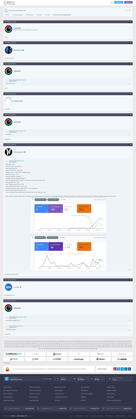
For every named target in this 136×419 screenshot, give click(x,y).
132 (106, 343)
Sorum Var (57, 400)
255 (129, 346)
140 (124, 343)
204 (12, 346)
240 (94, 346)
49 (77, 341)
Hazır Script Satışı (33, 397)
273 (76, 348)
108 (54, 343)
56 (89, 341)
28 (42, 341)
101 (38, 343)
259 (44, 348)
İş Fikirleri (83, 400)
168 (59, 345)
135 (113, 343)
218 (43, 346)
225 (59, 346)
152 (23, 345)
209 (24, 346)
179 (83, 345)
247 (110, 346)
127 (95, 343)
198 (126, 345)
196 (122, 345)
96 (29, 343)
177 (79, 345)
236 (84, 346)
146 (10, 345)
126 (93, 343)
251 (119, 346)
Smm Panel (35, 354)
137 (117, 343)
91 (20, 343)
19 (27, 341)
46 (72, 341)
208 (21, 346)
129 (99, 343)
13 (18, 341)
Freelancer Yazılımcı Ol (34, 393)
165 (53, 345)
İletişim (129, 416)
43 (67, 341)
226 (61, 346)
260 (46, 348)
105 (47, 343)
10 (13, 341)
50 (79, 341)
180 (86, 345)
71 (115, 341)
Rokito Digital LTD (21, 416)
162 (46, 345)
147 (12, 345)
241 (96, 346)
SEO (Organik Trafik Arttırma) (10, 390)
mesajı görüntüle (13, 81)
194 (117, 345)
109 (56, 343)
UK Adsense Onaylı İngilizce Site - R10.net (9, 2)
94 (25, 343)
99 (34, 343)
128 (97, 343)
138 (119, 343)
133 (108, 343)
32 (48, 341)
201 (5, 346)
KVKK (86, 416)
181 (88, 345)
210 (26, 346)
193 (115, 345)
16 (23, 341)
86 (12, 343)
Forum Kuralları (109, 416)
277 (85, 348)
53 (84, 341)
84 (8, 343)
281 (94, 348)
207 (19, 346)
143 (131, 343)
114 (67, 343)
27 (40, 341)
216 (39, 346)
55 (88, 341)
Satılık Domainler (59, 390)
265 (58, 348)
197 (124, 345)
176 (77, 345)
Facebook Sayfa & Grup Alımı (114, 400)
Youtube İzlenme (111, 393)
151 (21, 345)
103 (43, 343)
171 (66, 345)
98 (32, 343)
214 (35, 346)
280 (92, 348)
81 (131, 341)
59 (94, 341)
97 (30, 343)
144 (5, 345)
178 (81, 345)
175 (75, 345)
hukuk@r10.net (95, 408)
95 (27, 343)
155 (30, 345)
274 (78, 348)
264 (56, 348)
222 (52, 346)
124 (88, 343)
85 (10, 343)
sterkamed (18, 50)
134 (110, 343)
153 (26, 345)
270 (70, 348)
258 (42, 348)
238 (89, 346)
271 (72, 348)
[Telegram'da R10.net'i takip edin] (122, 369)
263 (53, 348)
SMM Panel (83, 397)
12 (16, 341)
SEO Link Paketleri (7, 393)
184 (94, 345)
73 (118, 341)
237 (87, 346)
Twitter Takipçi (110, 397)
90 (19, 343)
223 (54, 346)
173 (70, 345)
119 (77, 343)
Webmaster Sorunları (60, 387)
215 (37, 346)
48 (76, 341)
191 (110, 345)
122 (84, 343)
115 (69, 343)
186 (99, 345)
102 (41, 343)
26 (39, 341)
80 (129, 341)
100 (36, 343)
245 (105, 346)
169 (62, 345)
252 (121, 346)
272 (74, 348)
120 (80, 343)
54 (86, 341)
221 (50, 346)
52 (82, 341)
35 (54, 341)
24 (35, 341)
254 (126, 346)
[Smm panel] (13, 354)
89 (17, 343)
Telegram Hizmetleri (111, 390)
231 (73, 346)
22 (32, 341)
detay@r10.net (127, 408)
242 (98, 346)
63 (101, 341)
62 (99, 341)
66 (106, 341)
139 (122, 343)
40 (62, 341)
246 (108, 346)
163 (48, 345)
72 (116, 341)
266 (60, 348)
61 (98, 341)
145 (8, 345)
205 (14, 346)
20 (29, 341)
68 (110, 341)
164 (50, 345)
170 (64, 345)
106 (50, 343)
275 (81, 348)
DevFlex (115, 379)
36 (55, 341)
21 (30, 341)
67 (108, 341)
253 (124, 346)
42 (65, 341)
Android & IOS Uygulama (87, 393)
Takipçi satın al (122, 354)
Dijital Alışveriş (84, 390)
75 (121, 341)
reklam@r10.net (29, 408)
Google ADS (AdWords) (9, 400)
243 (100, 346)
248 (112, 346)
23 (34, 341)
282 (97, 348)
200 (131, 345)
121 (82, 343)
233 (77, 346)
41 (64, 341)
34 (52, 341)
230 (70, 346)
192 (112, 345)
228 (66, 346)
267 (63, 348)
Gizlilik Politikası (79, 416)
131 (104, 343)
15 (21, 341)
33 (50, 341)
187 (101, 345)
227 (63, 346)
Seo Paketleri (6, 363)
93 (24, 343)
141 (126, 343)
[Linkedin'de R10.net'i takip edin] (125, 369)
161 (44, 345)
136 (115, 343)
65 (105, 341)
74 (119, 341)
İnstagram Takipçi (111, 387)
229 (68, 346)
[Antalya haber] (13, 359)
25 (37, 341)
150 (19, 345)
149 (17, 345)
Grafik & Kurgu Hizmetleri (61, 397)
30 (45, 341)
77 (124, 341)
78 (126, 341)
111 (61, 343)
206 (17, 346)
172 (68, 345)
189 (106, 345)
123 (86, 343)
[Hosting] (100, 354)
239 (91, 346)
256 (131, 346)
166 (55, 345)
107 (52, 343)
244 (103, 346)
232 (75, 346)
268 (65, 348)
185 (97, 345)
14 (19, 341)
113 (65, 343)
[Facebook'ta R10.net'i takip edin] (129, 369)
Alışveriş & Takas (85, 387)
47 (74, 341)
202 (7, 346)
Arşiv (71, 416)
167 (57, 345)
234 (80, 346)
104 (45, 343)
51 (81, 341)
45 (71, 341)
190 (108, 345)
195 (119, 345)
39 (60, 341)
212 (30, 346)
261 (49, 348)
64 (103, 341)
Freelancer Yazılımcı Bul (35, 390)
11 (15, 341)
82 (5, 343)
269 (67, 348)
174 (72, 345)
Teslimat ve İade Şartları (97, 416)
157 (35, 345)
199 (128, 345)
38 (59, 341)
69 (111, 341)
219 (46, 346)
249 (115, 346)
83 (7, 343)
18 (26, 341)
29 (43, 341)
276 (83, 348)
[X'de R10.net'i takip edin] (118, 369)
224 (57, 346)
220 (48, 346)
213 (32, 346)
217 (41, 346)
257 (39, 348)
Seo (79, 354)
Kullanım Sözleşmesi (120, 416)
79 (128, 341)
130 (101, 343)
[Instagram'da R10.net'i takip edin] (114, 369)
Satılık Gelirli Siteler (34, 400)
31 (47, 341)
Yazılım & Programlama (34, 387)
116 (71, 343)
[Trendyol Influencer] (122, 359)
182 (90, 345)
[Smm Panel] (57, 354)
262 (51, 348)
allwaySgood (19, 152)
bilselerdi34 (18, 101)
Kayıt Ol (128, 2)
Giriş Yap (118, 2)
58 (93, 341)
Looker (16, 287)
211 (28, 346)
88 (15, 343)
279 (90, 348)
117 (73, 343)
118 (75, 343)
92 (22, 343)
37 (57, 341)
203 (10, 346)
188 (104, 345)
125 (90, 343)
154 (28, 345)
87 (13, 343)
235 (82, 346)
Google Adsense (7, 387)
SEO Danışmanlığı (7, 397)
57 (91, 341)
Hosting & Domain (59, 393)
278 (88, 348)
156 (32, 345)
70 (113, 341)
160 (41, 345)
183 (92, 345)
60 (96, 341)
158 (37, 345)
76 (123, 341)
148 (14, 345)
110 (59, 343)
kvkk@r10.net (62, 408)
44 (69, 341)
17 (24, 341)
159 (39, 345)
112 (63, 343)
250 (117, 346)
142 (128, 343)
